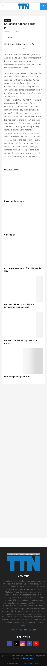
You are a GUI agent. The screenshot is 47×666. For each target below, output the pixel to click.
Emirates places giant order (17, 376)
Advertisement (12, 663)
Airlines (7, 20)
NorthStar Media (28, 658)
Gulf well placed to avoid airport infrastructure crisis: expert (19, 305)
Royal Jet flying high (14, 201)
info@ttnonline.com (28, 630)
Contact (23, 663)
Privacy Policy (33, 663)
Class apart (9, 235)
